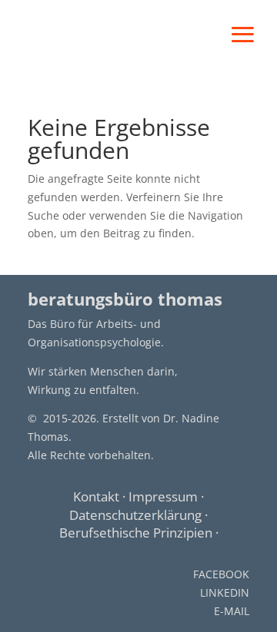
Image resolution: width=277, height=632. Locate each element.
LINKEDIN (224, 592)
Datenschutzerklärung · (138, 515)
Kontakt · (100, 496)
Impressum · (166, 496)
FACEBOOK (221, 574)
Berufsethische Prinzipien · (139, 532)
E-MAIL (231, 611)
